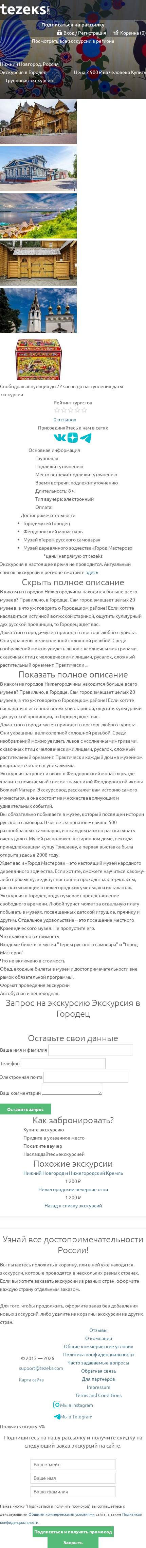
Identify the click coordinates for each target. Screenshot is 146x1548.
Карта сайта (31, 1379)
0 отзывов (65, 419)
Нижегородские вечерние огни (73, 1189)
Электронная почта (21, 1077)
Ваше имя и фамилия (23, 1050)
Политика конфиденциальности (98, 1354)
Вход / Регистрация (84, 33)
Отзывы (98, 1330)
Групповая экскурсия (29, 80)
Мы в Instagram (76, 1404)
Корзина (132, 33)
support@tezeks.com (41, 1367)
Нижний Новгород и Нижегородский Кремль (73, 1173)
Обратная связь (98, 1371)
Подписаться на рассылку (73, 24)
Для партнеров (98, 1379)
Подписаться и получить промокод (73, 1531)
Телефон (10, 1063)
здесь (92, 572)
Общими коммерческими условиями (62, 1514)
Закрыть (73, 1542)
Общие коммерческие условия (98, 1346)
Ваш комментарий (20, 1093)
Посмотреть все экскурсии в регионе (73, 41)
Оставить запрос (25, 1109)
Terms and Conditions (98, 1395)
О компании (98, 1338)
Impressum (98, 1387)
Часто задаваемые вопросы (98, 1362)
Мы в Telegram (76, 1416)
